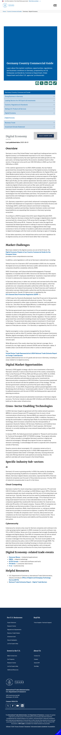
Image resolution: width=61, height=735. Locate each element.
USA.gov (8, 726)
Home (4, 11)
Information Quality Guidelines (39, 726)
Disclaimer (27, 726)
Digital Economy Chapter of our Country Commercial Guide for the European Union (28, 253)
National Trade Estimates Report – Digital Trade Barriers (28, 582)
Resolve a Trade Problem (13, 633)
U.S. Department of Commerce (36, 715)
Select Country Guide (45, 135)
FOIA (12, 726)
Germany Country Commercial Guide (17, 92)
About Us (37, 651)
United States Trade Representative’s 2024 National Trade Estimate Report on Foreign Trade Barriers (31, 354)
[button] (55, 6)
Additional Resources (12, 669)
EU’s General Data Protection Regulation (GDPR (22, 294)
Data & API (37, 662)
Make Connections (12, 655)
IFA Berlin (12, 563)
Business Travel (10, 123)
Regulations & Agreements (14, 629)
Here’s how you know (34, 1)
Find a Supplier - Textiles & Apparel (43, 622)
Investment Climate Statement (15, 127)
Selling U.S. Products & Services (15, 109)
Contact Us (37, 655)
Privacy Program (19, 726)
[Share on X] (41, 83)
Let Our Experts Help (12, 643)
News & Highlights (12, 640)
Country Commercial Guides (14, 11)
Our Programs (10, 659)
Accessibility (51, 726)
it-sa (10, 566)
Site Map (36, 666)
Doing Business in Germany (14, 96)
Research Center (11, 626)
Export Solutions (11, 622)
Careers (36, 659)
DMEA (11, 559)
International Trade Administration (17, 715)
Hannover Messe (14, 557)
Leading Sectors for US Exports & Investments (20, 100)
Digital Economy (10, 113)
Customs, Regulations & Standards (16, 105)
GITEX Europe (13, 561)
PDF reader (22, 723)
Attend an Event (11, 636)
